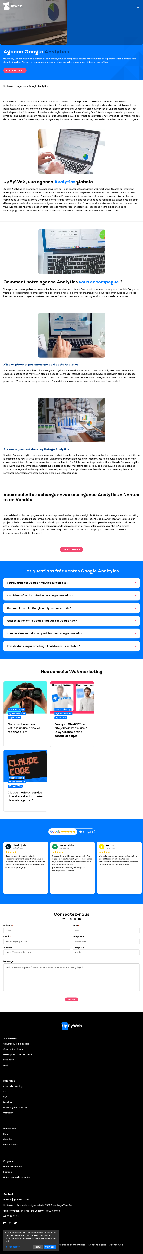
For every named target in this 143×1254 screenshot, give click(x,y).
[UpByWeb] (12, 6)
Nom (75, 925)
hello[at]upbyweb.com (16, 1199)
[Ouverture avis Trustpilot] (86, 832)
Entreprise (78, 947)
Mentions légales (97, 1244)
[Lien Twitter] (15, 1223)
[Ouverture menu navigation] (137, 6)
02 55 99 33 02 (11, 1216)
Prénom (7, 925)
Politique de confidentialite (71, 1244)
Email (6, 936)
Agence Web (116, 1244)
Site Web (8, 947)
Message (8, 961)
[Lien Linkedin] (4, 1223)
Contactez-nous (15, 70)
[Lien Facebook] (10, 1224)
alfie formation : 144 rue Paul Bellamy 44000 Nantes (31, 1210)
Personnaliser (12, 1246)
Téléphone (78, 936)
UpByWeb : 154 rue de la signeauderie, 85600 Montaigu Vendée (37, 1205)
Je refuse (38, 1246)
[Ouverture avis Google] (62, 832)
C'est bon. (50, 1246)
